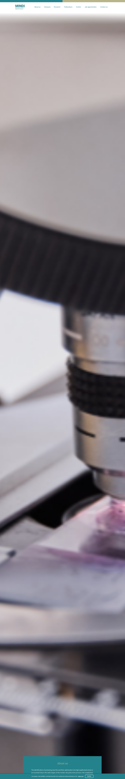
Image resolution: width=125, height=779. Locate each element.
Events (78, 7)
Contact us (104, 7)
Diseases (47, 7)
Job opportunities (91, 7)
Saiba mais (81, 776)
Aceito (89, 776)
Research (57, 7)
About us (37, 7)
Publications (68, 7)
